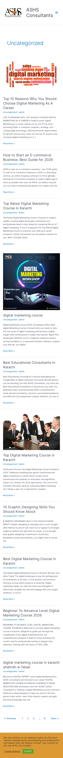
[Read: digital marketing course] (31, 281)
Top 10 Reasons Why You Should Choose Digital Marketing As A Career (30, 103)
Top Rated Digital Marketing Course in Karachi (26, 205)
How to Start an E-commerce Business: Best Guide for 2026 (28, 157)
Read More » (9, 143)
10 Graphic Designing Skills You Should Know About (29, 509)
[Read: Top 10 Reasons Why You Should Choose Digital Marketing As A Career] (31, 75)
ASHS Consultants (39, 12)
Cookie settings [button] (12, 751)
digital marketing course (23, 315)
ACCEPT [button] (28, 751)
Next (55, 718)
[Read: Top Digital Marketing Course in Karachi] (31, 431)
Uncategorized (10, 112)
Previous (10, 718)
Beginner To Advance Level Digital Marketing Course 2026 (31, 613)
